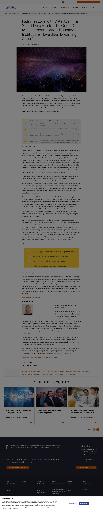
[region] (51, 503)
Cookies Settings (73, 503)
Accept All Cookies (84, 503)
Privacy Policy (15, 508)
